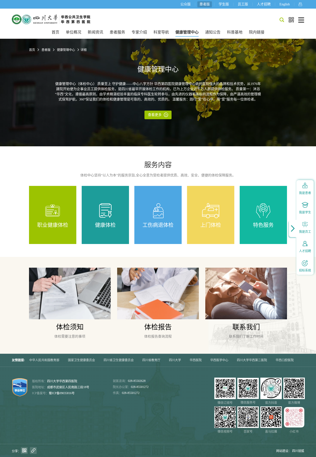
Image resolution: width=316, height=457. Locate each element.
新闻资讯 (95, 32)
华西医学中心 (219, 360)
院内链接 (256, 32)
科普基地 (234, 32)
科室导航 (161, 32)
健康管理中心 (187, 32)
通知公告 (213, 32)
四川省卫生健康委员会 (119, 360)
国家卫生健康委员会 (81, 360)
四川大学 (175, 360)
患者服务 (117, 32)
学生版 (224, 4)
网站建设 (282, 450)
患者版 (204, 4)
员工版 (243, 4)
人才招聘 (264, 4)
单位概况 (73, 32)
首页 (55, 32)
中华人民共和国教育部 (44, 360)
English (284, 4)
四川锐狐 (298, 450)
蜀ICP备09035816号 (62, 393)
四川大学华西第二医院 (252, 360)
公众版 (185, 4)
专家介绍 (139, 32)
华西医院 (196, 360)
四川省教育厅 (151, 360)
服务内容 (158, 165)
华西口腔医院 (285, 360)
